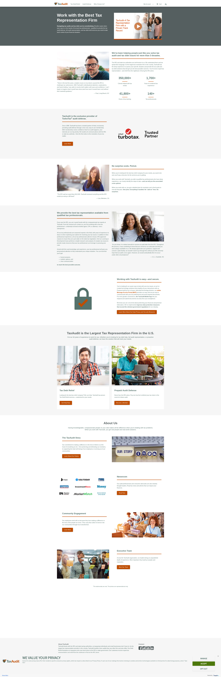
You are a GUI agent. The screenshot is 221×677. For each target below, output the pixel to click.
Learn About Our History (71, 456)
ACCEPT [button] (204, 663)
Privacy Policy (5, 675)
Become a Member (122, 403)
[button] (218, 656)
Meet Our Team (123, 567)
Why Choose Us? (99, 4)
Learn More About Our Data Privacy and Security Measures (137, 312)
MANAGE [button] (203, 658)
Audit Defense (87, 4)
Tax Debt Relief (75, 4)
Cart (160, 4)
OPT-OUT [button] (203, 669)
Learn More (67, 143)
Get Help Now (65, 403)
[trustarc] (216, 675)
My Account (147, 4)
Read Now (122, 493)
